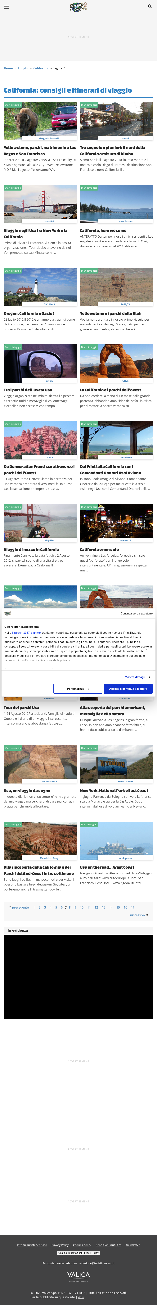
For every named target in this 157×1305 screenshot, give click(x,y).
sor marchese (49, 781)
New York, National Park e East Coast (114, 790)
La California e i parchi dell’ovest (110, 389)
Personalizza (75, 688)
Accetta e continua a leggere (128, 688)
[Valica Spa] (78, 1281)
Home (8, 68)
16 (125, 907)
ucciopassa (125, 858)
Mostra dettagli (135, 677)
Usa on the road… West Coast (107, 867)
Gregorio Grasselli (49, 138)
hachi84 (49, 221)
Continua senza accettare (137, 613)
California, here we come (103, 230)
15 (118, 907)
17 (132, 907)
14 (111, 907)
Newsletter (133, 1245)
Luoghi (23, 68)
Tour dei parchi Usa (21, 707)
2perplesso (125, 457)
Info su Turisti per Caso (32, 1245)
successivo (137, 915)
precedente (20, 907)
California (40, 68)
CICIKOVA (49, 304)
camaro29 (125, 540)
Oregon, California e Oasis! (29, 313)
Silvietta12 (125, 698)
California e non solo (99, 549)
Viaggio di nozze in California (31, 549)
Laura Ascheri (125, 221)
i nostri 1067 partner (26, 632)
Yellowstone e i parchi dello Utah (110, 313)
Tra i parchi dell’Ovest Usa (28, 389)
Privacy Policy (60, 1245)
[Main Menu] (7, 7)
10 (81, 907)
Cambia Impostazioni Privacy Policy (78, 1252)
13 (103, 907)
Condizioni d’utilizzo (108, 1245)
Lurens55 (49, 698)
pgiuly (49, 380)
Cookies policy (82, 1245)
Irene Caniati (125, 781)
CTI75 (125, 380)
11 (89, 907)
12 (96, 907)
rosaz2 (125, 138)
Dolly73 (125, 304)
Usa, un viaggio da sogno (27, 790)
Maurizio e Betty (49, 858)
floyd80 (49, 540)
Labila (49, 457)
